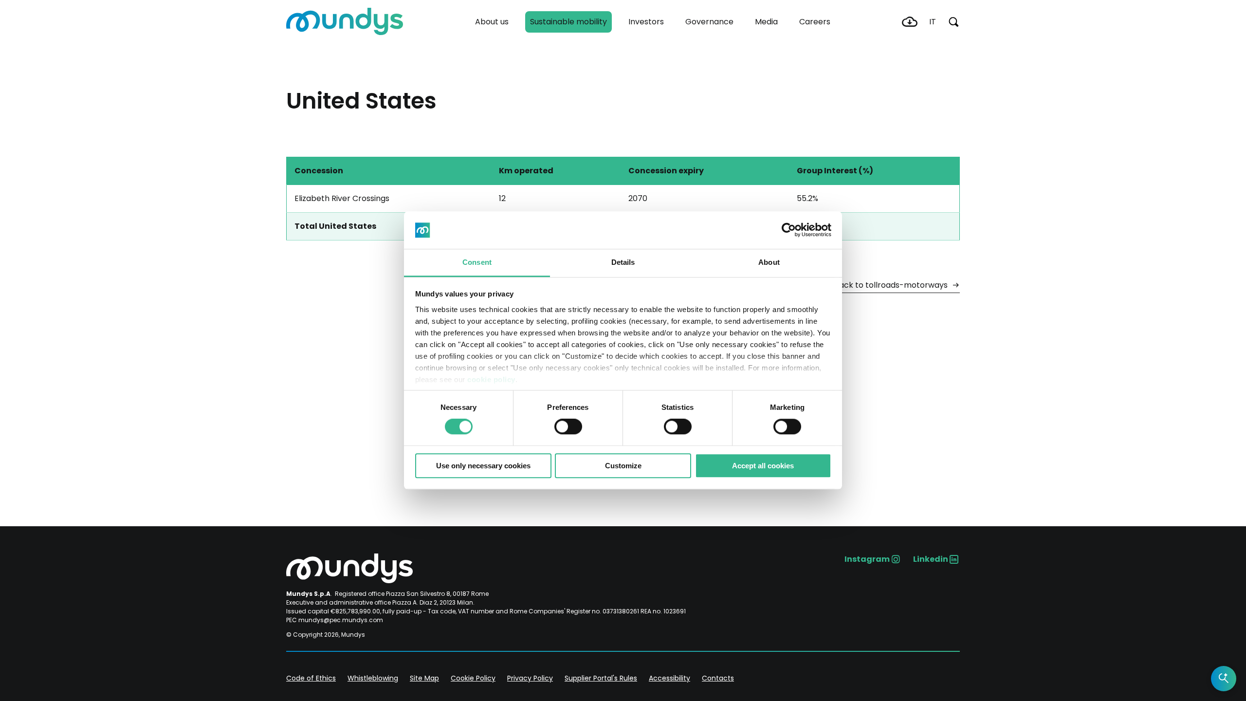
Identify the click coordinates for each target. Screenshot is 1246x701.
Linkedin (930, 559)
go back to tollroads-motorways (886, 285)
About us (492, 21)
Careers (814, 21)
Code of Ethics (311, 678)
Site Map (424, 678)
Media (766, 21)
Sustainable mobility (568, 21)
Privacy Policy (530, 678)
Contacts (718, 678)
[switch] (568, 426)
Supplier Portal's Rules (601, 678)
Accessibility (669, 678)
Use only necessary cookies (483, 465)
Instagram (867, 559)
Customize (623, 465)
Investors (646, 21)
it (932, 21)
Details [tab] (623, 262)
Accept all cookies (763, 465)
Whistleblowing (373, 678)
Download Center (909, 22)
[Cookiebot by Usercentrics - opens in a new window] (788, 230)
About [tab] (769, 262)
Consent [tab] (477, 262)
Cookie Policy (473, 678)
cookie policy (491, 379)
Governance (709, 21)
